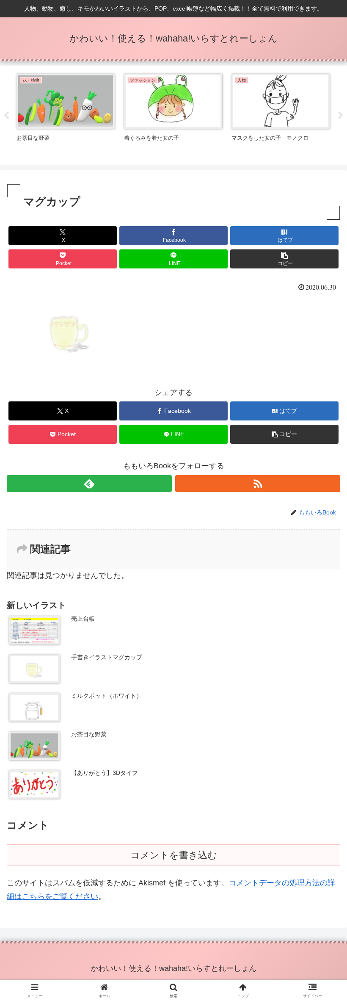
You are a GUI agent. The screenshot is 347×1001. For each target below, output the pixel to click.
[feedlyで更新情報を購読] (89, 483)
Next (340, 115)
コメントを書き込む (173, 855)
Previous (6, 115)
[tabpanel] (65, 114)
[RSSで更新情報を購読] (257, 483)
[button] (284, 258)
